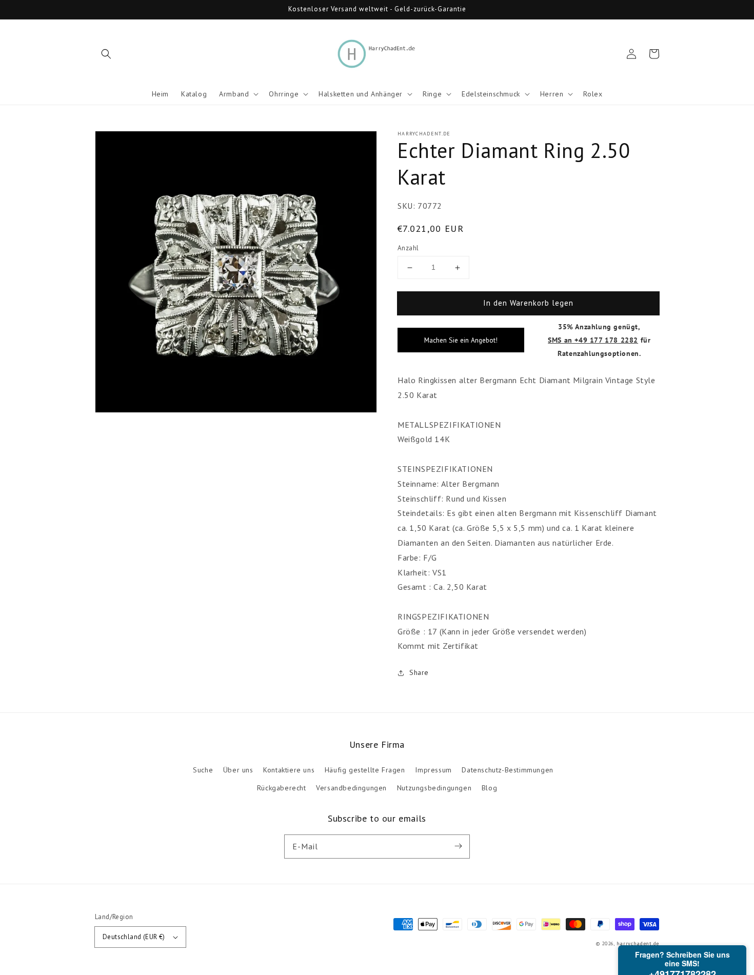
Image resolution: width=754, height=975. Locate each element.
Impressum (433, 769)
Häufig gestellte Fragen (365, 769)
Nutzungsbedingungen (434, 787)
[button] (106, 54)
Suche (203, 769)
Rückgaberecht (281, 787)
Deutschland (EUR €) (134, 936)
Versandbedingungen (351, 787)
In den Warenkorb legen (528, 303)
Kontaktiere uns (288, 769)
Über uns (238, 769)
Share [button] (419, 672)
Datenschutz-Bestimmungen (507, 769)
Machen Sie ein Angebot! (461, 340)
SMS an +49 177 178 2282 (593, 340)
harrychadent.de (638, 943)
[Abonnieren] (458, 846)
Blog (489, 787)
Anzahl (408, 248)
